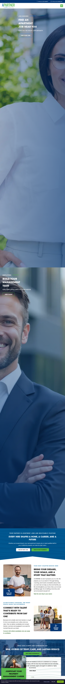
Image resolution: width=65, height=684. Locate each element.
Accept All (60, 681)
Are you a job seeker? (43, 1)
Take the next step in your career (43, 594)
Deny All (53, 681)
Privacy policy (47, 681)
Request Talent (56, 628)
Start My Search (9, 593)
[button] (61, 5)
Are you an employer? (57, 1)
